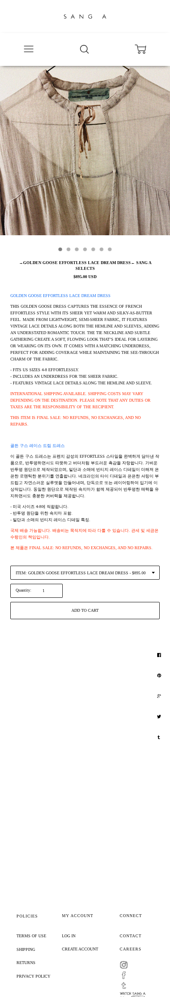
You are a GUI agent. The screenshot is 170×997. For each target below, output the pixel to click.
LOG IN (69, 936)
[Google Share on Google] (160, 696)
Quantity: (23, 590)
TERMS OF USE (31, 936)
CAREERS (131, 949)
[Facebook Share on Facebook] (160, 655)
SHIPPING (26, 949)
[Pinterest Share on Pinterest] (160, 675)
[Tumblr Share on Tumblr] (160, 737)
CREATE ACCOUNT (80, 949)
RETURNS (26, 962)
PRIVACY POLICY (33, 976)
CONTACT (131, 936)
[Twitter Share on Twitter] (160, 717)
